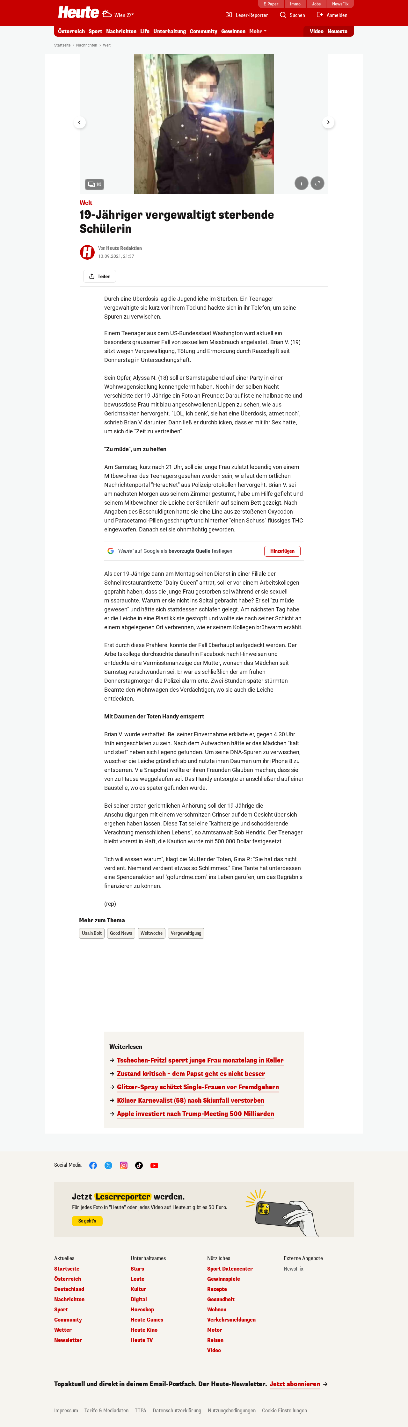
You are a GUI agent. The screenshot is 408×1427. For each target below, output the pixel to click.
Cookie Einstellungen (284, 1410)
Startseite (62, 45)
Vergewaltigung (186, 933)
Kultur (138, 1289)
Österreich (71, 31)
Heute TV (142, 1340)
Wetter (63, 1330)
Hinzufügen (282, 551)
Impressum (66, 1410)
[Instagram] (123, 1165)
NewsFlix (293, 1269)
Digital (139, 1299)
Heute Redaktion (124, 248)
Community (203, 31)
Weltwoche (152, 933)
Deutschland (69, 1289)
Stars (137, 1269)
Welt (107, 45)
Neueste (337, 31)
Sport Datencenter (230, 1269)
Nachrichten (86, 45)
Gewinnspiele (223, 1279)
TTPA (140, 1410)
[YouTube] (154, 1165)
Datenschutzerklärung (177, 1410)
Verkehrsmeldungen (231, 1320)
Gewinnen (233, 31)
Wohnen (216, 1310)
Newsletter (68, 1340)
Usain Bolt (92, 933)
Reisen (215, 1340)
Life (144, 31)
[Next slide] (328, 122)
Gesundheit (221, 1299)
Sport (95, 31)
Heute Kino (144, 1330)
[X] (108, 1165)
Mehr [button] (255, 31)
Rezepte (217, 1289)
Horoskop (142, 1310)
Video (317, 31)
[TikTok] (139, 1165)
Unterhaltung (169, 31)
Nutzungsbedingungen (232, 1410)
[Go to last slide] (80, 122)
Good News (121, 933)
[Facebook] (93, 1165)
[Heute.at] (78, 12)
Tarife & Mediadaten (106, 1410)
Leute (137, 1279)
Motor (214, 1330)
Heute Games (147, 1320)
